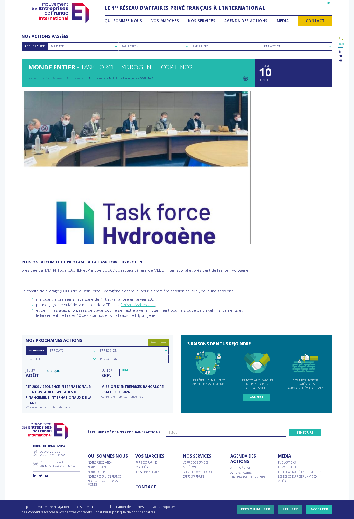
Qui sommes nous (123, 20)
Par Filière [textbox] (200, 46)
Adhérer (257, 397)
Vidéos (282, 481)
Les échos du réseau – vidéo (297, 476)
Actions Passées (52, 78)
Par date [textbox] (56, 350)
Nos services (201, 20)
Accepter (319, 509)
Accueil (32, 78)
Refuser (290, 509)
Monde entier (75, 78)
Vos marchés (165, 20)
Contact (315, 20)
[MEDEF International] (60, 13)
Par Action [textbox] (272, 46)
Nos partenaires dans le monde (104, 483)
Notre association (100, 462)
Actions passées (241, 472)
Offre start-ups (193, 476)
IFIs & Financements (148, 472)
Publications (287, 462)
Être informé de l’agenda (247, 477)
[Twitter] (340, 56)
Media (283, 20)
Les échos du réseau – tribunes (299, 472)
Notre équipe (97, 472)
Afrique (53, 371)
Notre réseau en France (104, 476)
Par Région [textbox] (130, 46)
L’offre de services (195, 462)
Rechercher (34, 46)
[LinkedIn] (340, 51)
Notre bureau (97, 467)
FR (328, 3)
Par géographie (146, 462)
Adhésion (189, 467)
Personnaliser (255, 509)
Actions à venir (240, 468)
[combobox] (83, 46)
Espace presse (287, 467)
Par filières (143, 467)
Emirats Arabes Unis (138, 304)
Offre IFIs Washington (198, 472)
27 (32, 373)
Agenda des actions (245, 20)
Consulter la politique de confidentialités (124, 512)
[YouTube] (340, 61)
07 (106, 373)
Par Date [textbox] (57, 46)
